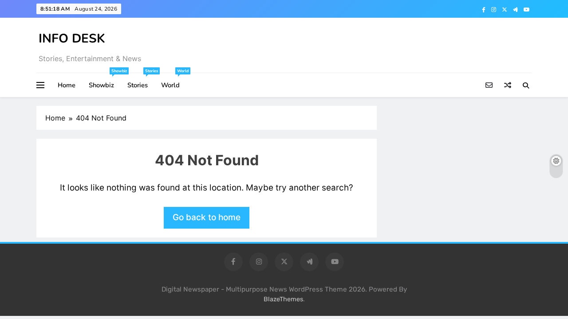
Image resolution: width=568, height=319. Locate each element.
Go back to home (207, 217)
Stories (140, 81)
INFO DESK (72, 38)
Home (66, 85)
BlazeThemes (283, 299)
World (173, 81)
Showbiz (105, 81)
